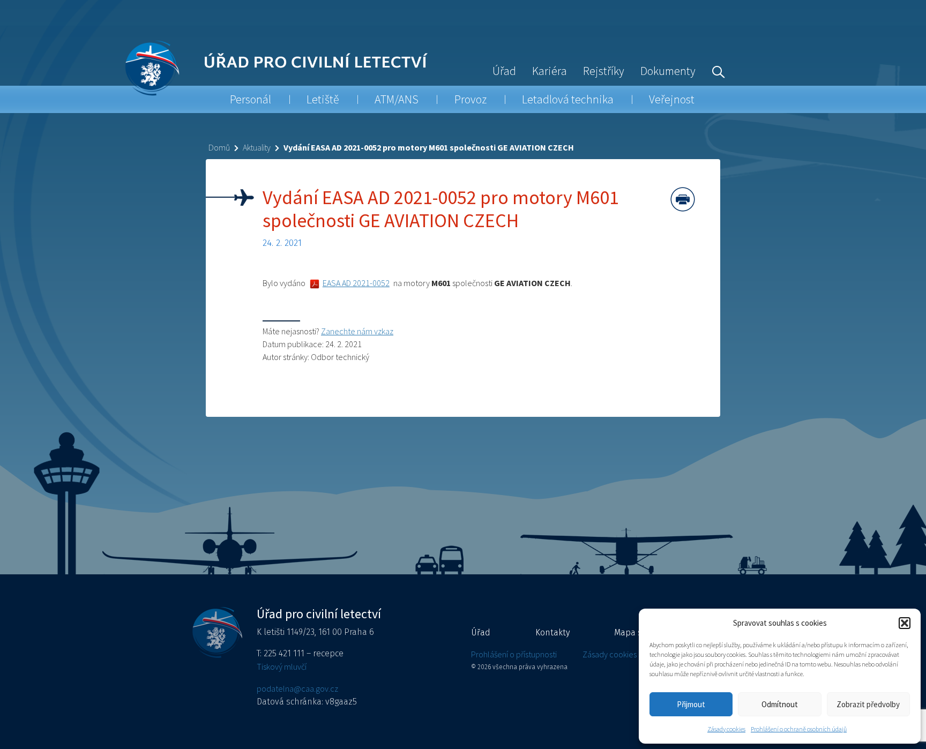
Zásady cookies (726, 729)
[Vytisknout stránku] (682, 199)
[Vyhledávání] (716, 70)
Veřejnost (671, 99)
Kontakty (552, 632)
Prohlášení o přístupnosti (514, 654)
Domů (219, 147)
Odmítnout (779, 704)
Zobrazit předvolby (868, 704)
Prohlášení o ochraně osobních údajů (799, 729)
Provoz (470, 99)
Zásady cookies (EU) (617, 654)
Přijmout (691, 704)
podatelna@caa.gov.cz (297, 688)
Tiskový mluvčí (282, 666)
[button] (904, 623)
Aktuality (257, 147)
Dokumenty (668, 70)
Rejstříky (603, 70)
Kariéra (549, 70)
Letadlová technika (568, 99)
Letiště (323, 99)
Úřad (504, 70)
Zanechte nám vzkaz (357, 331)
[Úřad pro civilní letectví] (152, 68)
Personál (250, 99)
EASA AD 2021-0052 (356, 283)
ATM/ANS (397, 99)
